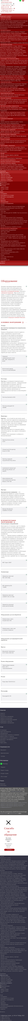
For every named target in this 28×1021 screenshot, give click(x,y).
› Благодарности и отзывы (7, 195)
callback (9, 849)
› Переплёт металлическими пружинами (10, 83)
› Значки (2, 120)
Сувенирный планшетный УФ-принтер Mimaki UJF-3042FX (9, 469)
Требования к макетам (6, 721)
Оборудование (4, 733)
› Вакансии (3, 200)
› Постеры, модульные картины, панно (16, 52)
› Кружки (8, 125)
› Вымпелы (24, 99)
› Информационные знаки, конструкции (17, 38)
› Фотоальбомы (10, 90)
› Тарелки (22, 125)
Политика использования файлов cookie (10, 802)
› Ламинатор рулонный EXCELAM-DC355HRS (11, 234)
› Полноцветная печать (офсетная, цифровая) (12, 88)
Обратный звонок (5, 174)
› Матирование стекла (6, 164)
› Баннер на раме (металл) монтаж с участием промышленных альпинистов (12, 24)
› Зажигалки (3, 125)
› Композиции (18, 158)
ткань (12, 423)
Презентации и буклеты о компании (9, 734)
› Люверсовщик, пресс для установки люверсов (12, 242)
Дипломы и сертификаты (6, 739)
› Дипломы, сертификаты (20, 61)
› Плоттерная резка (7, 49)
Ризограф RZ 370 (6, 696)
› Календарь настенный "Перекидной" (16, 72)
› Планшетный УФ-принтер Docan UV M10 (16, 222)
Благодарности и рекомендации (8, 738)
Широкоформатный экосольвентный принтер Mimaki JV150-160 (8, 480)
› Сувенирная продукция (6, 118)
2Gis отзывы (3, 776)
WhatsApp (5, 763)
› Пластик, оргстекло (14, 131)
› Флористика (3, 156)
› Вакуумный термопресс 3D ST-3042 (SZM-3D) (12, 249)
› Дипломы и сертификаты (7, 197)
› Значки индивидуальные (12, 123)
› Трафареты (17, 50)
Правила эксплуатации (6, 718)
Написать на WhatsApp (6, 177)
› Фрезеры (2, 225)
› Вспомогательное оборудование (8, 228)
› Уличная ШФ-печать (18, 95)
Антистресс (3, 785)
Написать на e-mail (5, 175)
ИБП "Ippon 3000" (7, 562)
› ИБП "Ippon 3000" (5, 231)
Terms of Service (14, 813)
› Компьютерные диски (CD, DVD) (8, 76)
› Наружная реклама (5, 17)
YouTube (3, 185)
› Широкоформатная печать (7, 93)
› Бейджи (2, 60)
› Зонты (2, 147)
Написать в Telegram (5, 179)
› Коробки (7, 894)
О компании (3, 730)
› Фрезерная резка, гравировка (8, 134)
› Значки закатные (4, 121)
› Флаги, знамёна (4, 99)
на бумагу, (3, 423)
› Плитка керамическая (19, 114)
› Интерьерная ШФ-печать (6, 95)
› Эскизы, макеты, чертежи (11, 155)
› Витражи (2, 107)
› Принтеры (3, 216)
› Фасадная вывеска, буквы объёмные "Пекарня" (12, 32)
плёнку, (8, 423)
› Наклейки (17, 79)
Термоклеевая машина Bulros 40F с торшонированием (8, 667)
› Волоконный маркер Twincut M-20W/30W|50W (12, 206)
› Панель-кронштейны (16, 33)
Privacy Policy (3, 813)
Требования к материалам (7, 722)
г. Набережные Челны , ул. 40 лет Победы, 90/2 (8, 10)
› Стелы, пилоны (8, 35)
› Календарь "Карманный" (6, 66)
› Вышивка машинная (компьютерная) (10, 161)
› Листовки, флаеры (18, 77)
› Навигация (15, 49)
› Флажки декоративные (15, 99)
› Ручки (18, 125)
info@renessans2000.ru (16, 791)
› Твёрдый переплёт (19, 85)
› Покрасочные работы (16, 39)
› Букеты (2, 158)
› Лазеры (2, 205)
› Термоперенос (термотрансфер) (15, 166)
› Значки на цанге (13, 121)
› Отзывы (2, 198)
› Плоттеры (3, 211)
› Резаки (2, 255)
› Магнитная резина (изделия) (11, 895)
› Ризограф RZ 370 (4, 260)
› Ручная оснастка (9, 142)
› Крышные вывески (5, 33)
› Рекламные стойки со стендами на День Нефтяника (14, 43)
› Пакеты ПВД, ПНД (15, 80)
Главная (2, 856)
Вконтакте (3, 182)
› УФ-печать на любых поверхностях (9, 106)
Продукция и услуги (5, 858)
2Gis (1, 190)
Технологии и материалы (6, 716)
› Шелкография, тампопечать (7, 145)
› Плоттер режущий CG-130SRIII (8, 212)
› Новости (2, 261)
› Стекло (22, 131)
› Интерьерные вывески (6, 46)
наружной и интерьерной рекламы (10, 291)
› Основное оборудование (6, 203)
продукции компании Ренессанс (16, 317)
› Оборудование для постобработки (9, 241)
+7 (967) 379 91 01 (5, 5)
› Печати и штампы (5, 139)
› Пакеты (22, 79)
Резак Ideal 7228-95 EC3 (8, 681)
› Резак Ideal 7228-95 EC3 (6, 256)
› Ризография (14, 898)
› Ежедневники (6, 126)
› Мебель (2, 112)
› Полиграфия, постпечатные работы (9, 58)
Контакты (2, 741)
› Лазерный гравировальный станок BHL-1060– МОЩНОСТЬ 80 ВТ (12, 208)
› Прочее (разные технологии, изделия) (12, 169)
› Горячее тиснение (9, 61)
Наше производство (5, 731)
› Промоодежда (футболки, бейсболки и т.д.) (15, 148)
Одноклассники (5, 184)
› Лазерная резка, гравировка (7, 129)
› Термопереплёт (13, 87)
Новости (2, 713)
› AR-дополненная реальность (7, 160)
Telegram (2, 767)
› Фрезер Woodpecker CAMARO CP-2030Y (10, 227)
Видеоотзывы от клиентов (7, 736)
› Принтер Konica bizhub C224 (7, 217)
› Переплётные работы (6, 82)
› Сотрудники (3, 193)
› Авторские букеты (10, 158)
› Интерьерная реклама (6, 44)
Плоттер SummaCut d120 (8, 397)
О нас (1, 995)
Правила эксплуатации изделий (8, 719)
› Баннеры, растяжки (5, 19)
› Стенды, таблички (17, 46)
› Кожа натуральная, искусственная (17, 109)
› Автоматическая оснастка (7, 140)
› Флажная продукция (5, 98)
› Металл (7, 131)
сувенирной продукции (7, 292)
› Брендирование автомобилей (16, 864)
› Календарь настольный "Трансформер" (15, 68)
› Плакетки (14, 125)
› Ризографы (3, 258)
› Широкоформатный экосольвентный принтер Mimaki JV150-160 (13, 220)
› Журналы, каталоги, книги (20, 63)
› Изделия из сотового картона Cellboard (16, 55)
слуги (5, 16)
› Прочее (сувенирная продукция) (15, 128)
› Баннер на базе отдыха (6, 21)
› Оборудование (4, 201)
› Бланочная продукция (11, 60)
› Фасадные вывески (5, 30)
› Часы (6, 928)
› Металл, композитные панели (13, 112)
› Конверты (20, 76)
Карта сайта (3, 742)
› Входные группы (20, 862)
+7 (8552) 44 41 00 (5, 1018)
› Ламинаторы (3, 233)
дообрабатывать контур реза (8, 343)
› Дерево (2, 131)
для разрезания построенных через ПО (11, 384)
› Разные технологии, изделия (8, 163)
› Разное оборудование (6, 250)
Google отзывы (4, 189)
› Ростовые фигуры (15, 47)
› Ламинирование (8, 77)
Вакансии (2, 784)
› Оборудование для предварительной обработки (13, 245)
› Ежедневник (3, 110)
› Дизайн (2, 153)
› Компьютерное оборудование (8, 230)
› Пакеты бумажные (5, 80)
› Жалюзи (7, 107)
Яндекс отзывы (4, 187)
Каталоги (2, 715)
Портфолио (3, 973)
